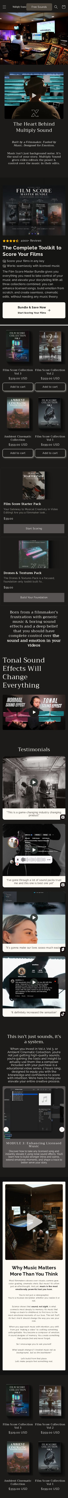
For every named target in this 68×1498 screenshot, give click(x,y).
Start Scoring (34, 528)
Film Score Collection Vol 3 (18, 371)
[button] (4, 7)
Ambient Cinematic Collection (17, 438)
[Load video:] (34, 712)
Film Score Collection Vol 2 (50, 371)
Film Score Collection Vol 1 (50, 438)
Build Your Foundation (34, 597)
